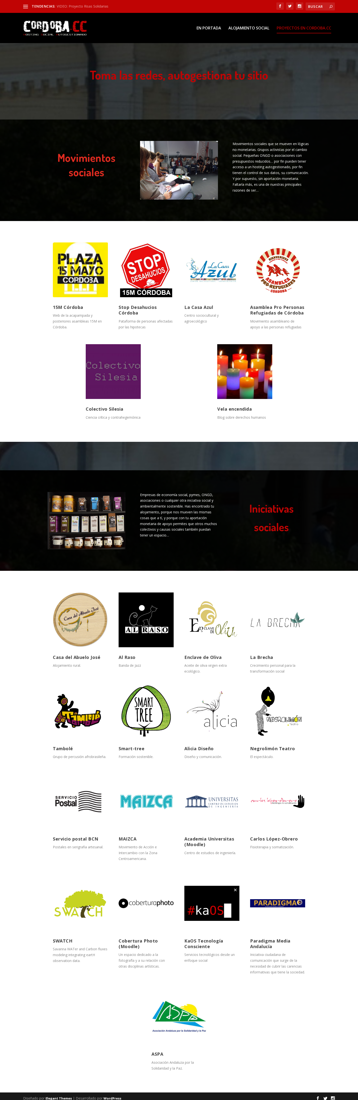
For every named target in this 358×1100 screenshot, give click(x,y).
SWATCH (62, 941)
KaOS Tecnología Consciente (203, 943)
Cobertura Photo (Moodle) (138, 943)
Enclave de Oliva (203, 657)
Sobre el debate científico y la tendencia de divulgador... (100, 6)
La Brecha (261, 657)
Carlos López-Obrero (274, 839)
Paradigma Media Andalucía (270, 943)
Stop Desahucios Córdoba (138, 310)
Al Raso (127, 657)
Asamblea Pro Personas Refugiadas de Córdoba (277, 310)
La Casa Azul (198, 307)
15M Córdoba (68, 307)
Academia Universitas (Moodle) (209, 841)
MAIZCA (127, 839)
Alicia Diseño (199, 748)
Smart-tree (131, 748)
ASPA (157, 1054)
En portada (209, 28)
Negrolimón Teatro (272, 748)
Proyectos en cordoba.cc (304, 28)
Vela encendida (234, 409)
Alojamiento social (248, 28)
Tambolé (63, 748)
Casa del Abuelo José (76, 657)
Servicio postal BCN (75, 839)
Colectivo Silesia (104, 409)
